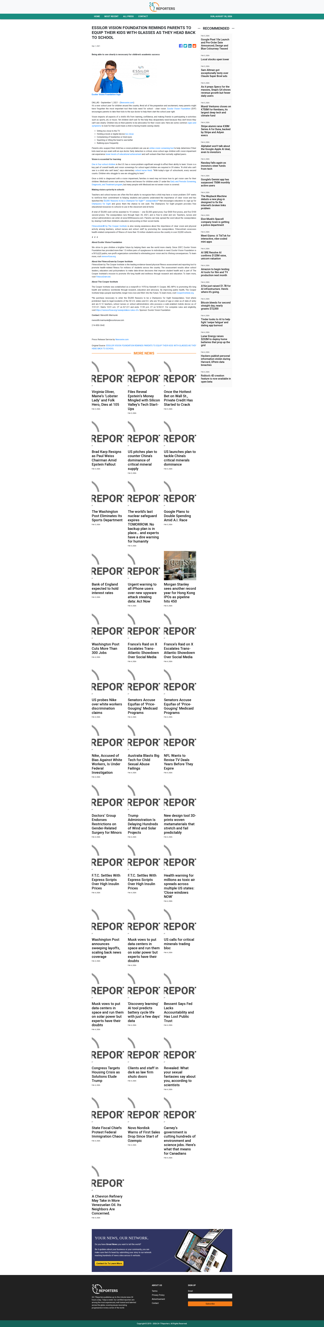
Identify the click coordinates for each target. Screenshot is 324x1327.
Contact (155, 1303)
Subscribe (210, 1304)
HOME (97, 16)
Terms (154, 1291)
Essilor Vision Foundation (178, 108)
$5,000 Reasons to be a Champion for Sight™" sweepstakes (131, 201)
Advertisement (158, 1299)
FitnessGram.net (103, 276)
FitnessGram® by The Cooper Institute (109, 226)
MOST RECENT (111, 16)
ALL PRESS (128, 16)
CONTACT (143, 16)
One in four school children (103, 164)
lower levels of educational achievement (123, 154)
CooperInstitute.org (185, 293)
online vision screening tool (161, 148)
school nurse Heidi (143, 170)
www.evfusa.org (109, 256)
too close (129, 134)
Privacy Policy (158, 1295)
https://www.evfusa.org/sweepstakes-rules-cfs (117, 310)
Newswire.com (127, 102)
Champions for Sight (101, 204)
